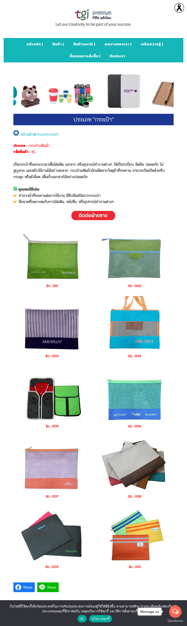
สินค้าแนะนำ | (84, 44)
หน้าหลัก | (35, 44)
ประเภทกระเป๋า (48, 134)
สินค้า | (58, 44)
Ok (82, 619)
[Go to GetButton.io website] (175, 621)
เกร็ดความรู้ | (152, 44)
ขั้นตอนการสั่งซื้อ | (85, 56)
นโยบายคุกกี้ (101, 619)
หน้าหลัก (26, 134)
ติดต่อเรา (118, 56)
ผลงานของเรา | (118, 44)
